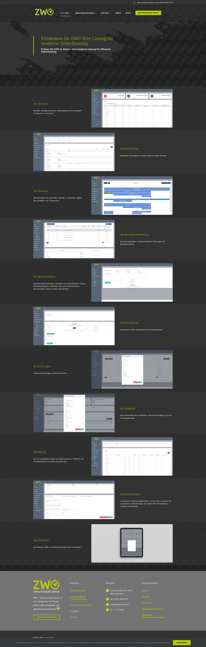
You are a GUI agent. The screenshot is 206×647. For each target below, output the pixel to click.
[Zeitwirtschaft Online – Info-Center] (74, 133)
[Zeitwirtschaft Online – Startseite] (132, 90)
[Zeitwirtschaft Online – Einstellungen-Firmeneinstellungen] (74, 481)
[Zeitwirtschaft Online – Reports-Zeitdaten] (132, 438)
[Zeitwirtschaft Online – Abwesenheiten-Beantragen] (132, 264)
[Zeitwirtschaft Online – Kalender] (132, 177)
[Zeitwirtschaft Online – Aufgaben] (74, 394)
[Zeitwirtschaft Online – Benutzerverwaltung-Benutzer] (74, 220)
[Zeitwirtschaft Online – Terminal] (132, 525)
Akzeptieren (181, 643)
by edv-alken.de (49, 638)
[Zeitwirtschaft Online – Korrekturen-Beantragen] (74, 307)
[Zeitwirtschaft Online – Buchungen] (132, 351)
